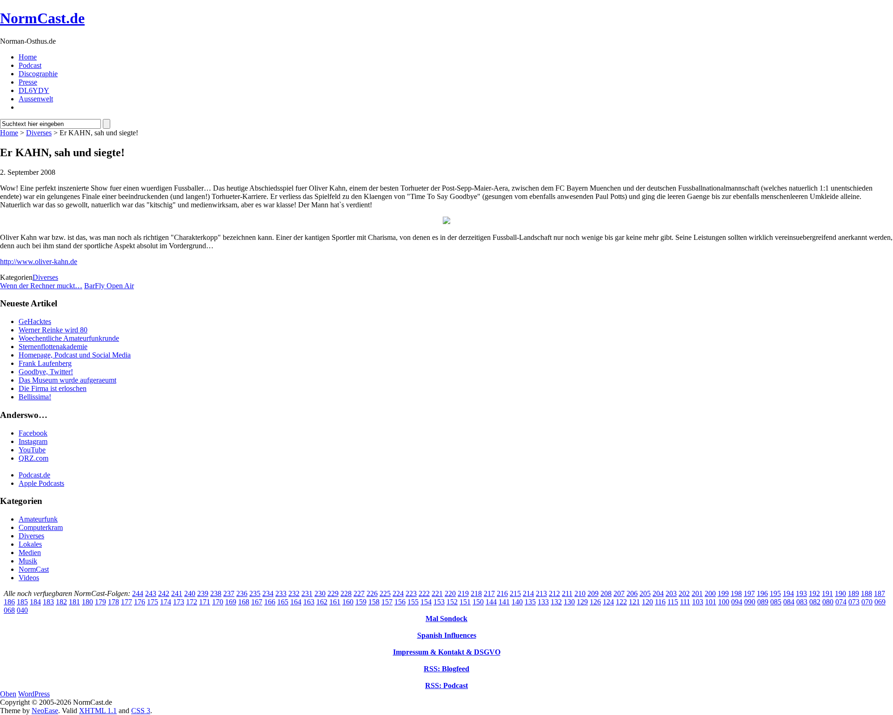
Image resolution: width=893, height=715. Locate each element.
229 (333, 593)
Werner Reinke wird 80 (53, 330)
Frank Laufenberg (45, 363)
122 (621, 602)
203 (671, 593)
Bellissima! (35, 397)
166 (269, 602)
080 (827, 602)
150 (478, 602)
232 (294, 593)
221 (437, 593)
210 (580, 593)
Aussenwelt (36, 99)
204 (658, 593)
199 (723, 593)
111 (685, 602)
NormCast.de (42, 18)
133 (543, 602)
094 (736, 602)
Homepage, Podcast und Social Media (75, 355)
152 (452, 602)
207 (619, 593)
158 (374, 602)
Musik (28, 561)
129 (582, 602)
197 (749, 593)
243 (150, 593)
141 (504, 602)
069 (880, 602)
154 (426, 602)
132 (556, 602)
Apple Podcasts (41, 483)
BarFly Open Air (109, 286)
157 (387, 602)
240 (189, 593)
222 (424, 593)
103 (697, 602)
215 (515, 593)
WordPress (34, 694)
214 (528, 593)
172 (191, 602)
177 (126, 602)
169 (230, 602)
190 (840, 593)
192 (814, 593)
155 (413, 602)
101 (710, 602)
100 (723, 602)
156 (400, 602)
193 (801, 593)
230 (320, 593)
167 (256, 602)
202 (684, 593)
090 (749, 602)
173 (178, 602)
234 (267, 593)
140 (517, 602)
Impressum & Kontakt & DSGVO (446, 652)
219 (463, 593)
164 (295, 602)
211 (567, 593)
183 (48, 602)
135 (530, 602)
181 (74, 602)
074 (840, 602)
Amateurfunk (38, 519)
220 (450, 593)
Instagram (33, 441)
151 (465, 602)
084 (788, 602)
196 (762, 593)
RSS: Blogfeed (446, 669)
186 (9, 602)
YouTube (32, 450)
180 (87, 602)
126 (595, 602)
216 (502, 593)
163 (308, 602)
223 (411, 593)
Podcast (30, 65)
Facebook (33, 433)
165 (282, 602)
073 (854, 602)
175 (152, 602)
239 (202, 593)
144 (491, 602)
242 (163, 593)
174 (165, 602)
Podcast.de (34, 475)
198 (736, 593)
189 (853, 593)
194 (788, 593)
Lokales (30, 544)
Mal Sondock (446, 618)
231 (307, 593)
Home (28, 57)
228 (346, 593)
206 (632, 593)
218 (476, 593)
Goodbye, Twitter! (46, 372)
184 (35, 602)
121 (634, 602)
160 (347, 602)
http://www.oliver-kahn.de (38, 261)
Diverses (39, 133)
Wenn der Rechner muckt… (41, 286)
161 (334, 602)
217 (489, 593)
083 (801, 602)
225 (385, 593)
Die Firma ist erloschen (53, 388)
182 (61, 602)
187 (879, 593)
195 (775, 593)
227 (359, 593)
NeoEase (45, 711)
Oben (8, 694)
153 (439, 602)
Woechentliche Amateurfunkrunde (69, 338)
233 (281, 593)
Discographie (38, 74)
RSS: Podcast (446, 685)
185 (22, 602)
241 (176, 593)
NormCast (34, 569)
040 (22, 610)
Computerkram (41, 527)
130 (569, 602)
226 (372, 593)
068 (9, 610)
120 (647, 602)
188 (866, 593)
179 (100, 602)
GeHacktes (35, 321)
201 (697, 593)
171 (204, 602)
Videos (29, 578)
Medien (30, 552)
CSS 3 (140, 711)
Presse (28, 82)
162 (321, 602)
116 (660, 602)
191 (827, 593)
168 (243, 602)
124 (608, 602)
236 (241, 593)
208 (606, 593)
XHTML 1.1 (98, 711)
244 (137, 593)
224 (398, 593)
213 (541, 593)
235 (254, 593)
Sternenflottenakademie (53, 347)
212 (554, 593)
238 (215, 593)
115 (672, 602)
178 (113, 602)
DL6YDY (34, 90)
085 (775, 602)
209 (593, 593)
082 (814, 602)
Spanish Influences (446, 635)
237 (228, 593)
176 (139, 602)
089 (762, 602)
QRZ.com (33, 458)
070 (867, 602)
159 (361, 602)
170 (217, 602)
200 (710, 593)
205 (645, 593)
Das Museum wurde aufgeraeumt (67, 380)
